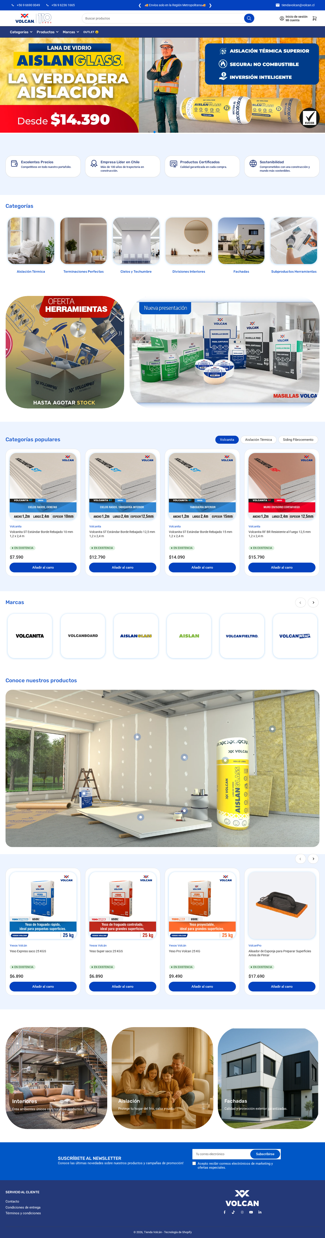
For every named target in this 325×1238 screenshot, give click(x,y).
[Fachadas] (241, 241)
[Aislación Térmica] (31, 241)
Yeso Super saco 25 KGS (106, 951)
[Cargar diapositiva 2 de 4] (159, 132)
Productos (46, 32)
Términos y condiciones (23, 1213)
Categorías (19, 32)
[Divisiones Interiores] (189, 241)
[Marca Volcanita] (30, 636)
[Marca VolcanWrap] (295, 636)
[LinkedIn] (260, 1212)
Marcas (69, 32)
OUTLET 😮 (91, 32)
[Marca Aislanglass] (136, 636)
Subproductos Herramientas (294, 272)
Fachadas (241, 272)
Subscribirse (265, 1154)
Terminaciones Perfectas (83, 272)
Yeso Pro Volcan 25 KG (184, 951)
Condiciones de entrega (23, 1207)
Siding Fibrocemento (298, 440)
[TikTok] (233, 1212)
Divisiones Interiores (188, 272)
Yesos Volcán (18, 945)
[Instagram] (242, 1212)
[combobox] (168, 18)
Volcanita (227, 440)
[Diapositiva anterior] (149, 132)
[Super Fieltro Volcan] (242, 636)
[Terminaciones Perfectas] (83, 241)
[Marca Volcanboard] (83, 636)
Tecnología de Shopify (178, 1232)
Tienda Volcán (153, 1232)
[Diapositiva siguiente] (175, 132)
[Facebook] (224, 1212)
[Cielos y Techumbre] (136, 241)
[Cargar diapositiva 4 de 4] (170, 132)
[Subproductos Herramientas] (294, 241)
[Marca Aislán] (189, 636)
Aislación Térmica (31, 272)
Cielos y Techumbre (136, 272)
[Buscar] (249, 18)
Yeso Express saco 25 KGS (28, 951)
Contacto (12, 1201)
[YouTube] (251, 1212)
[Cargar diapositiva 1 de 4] (154, 132)
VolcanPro (255, 945)
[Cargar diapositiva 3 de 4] (165, 132)
